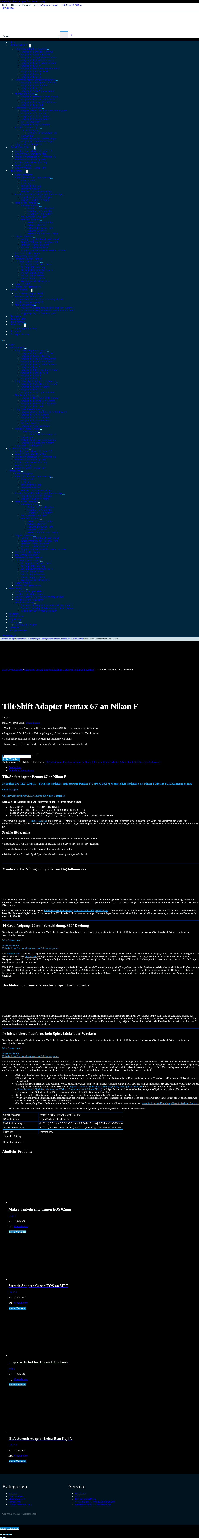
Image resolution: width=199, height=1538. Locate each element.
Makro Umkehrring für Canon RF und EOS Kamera (47, 307)
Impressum (80, 1493)
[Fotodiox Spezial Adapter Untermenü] (41, 128)
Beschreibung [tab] (15, 767)
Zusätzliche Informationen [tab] (21, 770)
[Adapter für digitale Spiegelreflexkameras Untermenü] (57, 80)
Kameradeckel (28, 180)
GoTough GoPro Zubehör (27, 261)
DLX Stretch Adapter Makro (29, 293)
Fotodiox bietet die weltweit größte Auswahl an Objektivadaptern (76, 910)
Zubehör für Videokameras (28, 585)
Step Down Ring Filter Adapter (36, 197)
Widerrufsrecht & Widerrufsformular (93, 1504)
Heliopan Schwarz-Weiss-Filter (42, 233)
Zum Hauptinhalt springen (13, 1)
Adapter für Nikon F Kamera (35, 85)
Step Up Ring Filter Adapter (35, 200)
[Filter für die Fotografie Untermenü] (39, 203)
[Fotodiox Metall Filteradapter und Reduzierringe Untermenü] (63, 494)
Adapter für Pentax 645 (32, 105)
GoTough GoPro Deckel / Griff (36, 264)
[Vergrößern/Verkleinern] (1, 1534)
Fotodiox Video (16, 616)
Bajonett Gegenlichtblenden (34, 247)
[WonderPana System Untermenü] (35, 148)
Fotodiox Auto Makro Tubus (29, 296)
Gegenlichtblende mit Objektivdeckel (39, 242)
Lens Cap (25, 183)
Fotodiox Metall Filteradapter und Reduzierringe (38, 194)
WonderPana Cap (23, 165)
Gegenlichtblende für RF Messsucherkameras (43, 250)
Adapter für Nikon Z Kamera (35, 54)
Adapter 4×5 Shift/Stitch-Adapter (37, 141)
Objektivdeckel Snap (31, 186)
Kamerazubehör (22, 284)
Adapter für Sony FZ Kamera (35, 124)
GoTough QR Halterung (33, 267)
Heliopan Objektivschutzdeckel (36, 191)
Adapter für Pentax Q (31, 77)
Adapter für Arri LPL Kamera (35, 116)
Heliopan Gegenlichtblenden (35, 244)
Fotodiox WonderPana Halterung (31, 162)
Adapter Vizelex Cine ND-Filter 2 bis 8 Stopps (44, 110)
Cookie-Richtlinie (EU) (20, 1504)
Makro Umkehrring (24, 305)
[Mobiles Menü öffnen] (3, 340)
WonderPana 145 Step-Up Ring (30, 159)
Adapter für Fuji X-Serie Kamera (37, 60)
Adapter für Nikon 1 (31, 74)
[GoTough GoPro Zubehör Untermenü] (41, 262)
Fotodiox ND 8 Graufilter (39, 214)
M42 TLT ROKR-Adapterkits (42, 133)
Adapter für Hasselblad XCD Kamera (39, 96)
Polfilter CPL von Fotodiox (40, 208)
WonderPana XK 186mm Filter (30, 168)
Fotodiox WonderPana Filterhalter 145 (33, 151)
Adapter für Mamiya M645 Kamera (38, 102)
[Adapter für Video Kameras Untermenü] (43, 108)
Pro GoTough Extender (32, 272)
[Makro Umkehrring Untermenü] (35, 305)
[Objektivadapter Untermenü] (30, 46)
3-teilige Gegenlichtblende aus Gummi (40, 239)
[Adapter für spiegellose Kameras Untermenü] (48, 49)
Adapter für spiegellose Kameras (31, 49)
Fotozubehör (17, 170)
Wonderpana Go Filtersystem (35, 281)
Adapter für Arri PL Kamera (35, 113)
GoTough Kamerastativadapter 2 (37, 270)
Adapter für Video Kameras (28, 107)
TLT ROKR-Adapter (36, 821)
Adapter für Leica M (31, 65)
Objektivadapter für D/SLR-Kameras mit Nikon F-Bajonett (33, 795)
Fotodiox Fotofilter (30, 205)
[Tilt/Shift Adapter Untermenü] (39, 432)
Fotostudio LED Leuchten (28, 253)
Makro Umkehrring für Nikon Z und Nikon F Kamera (47, 310)
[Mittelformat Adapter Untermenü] (36, 94)
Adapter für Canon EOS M (34, 71)
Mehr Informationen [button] (12, 940)
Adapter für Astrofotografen (28, 445)
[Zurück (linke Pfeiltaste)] (1, 1537)
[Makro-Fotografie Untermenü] (32, 290)
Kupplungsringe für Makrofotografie (39, 313)
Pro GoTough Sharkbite (32, 275)
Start (4, 669)
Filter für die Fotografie (26, 202)
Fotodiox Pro (13, 953)
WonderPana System (21, 147)
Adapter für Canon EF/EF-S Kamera (39, 82)
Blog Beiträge (15, 619)
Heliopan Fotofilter (30, 219)
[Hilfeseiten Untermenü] (25, 325)
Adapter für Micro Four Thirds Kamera (40, 68)
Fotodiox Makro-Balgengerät (29, 302)
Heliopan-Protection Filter (40, 228)
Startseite (6, 639)
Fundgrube (14, 613)
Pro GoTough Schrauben (33, 278)
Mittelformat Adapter (25, 93)
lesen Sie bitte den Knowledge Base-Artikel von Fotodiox (170, 1103)
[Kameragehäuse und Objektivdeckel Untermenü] (51, 178)
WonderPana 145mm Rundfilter (30, 154)
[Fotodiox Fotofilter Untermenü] (40, 206)
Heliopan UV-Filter (36, 225)
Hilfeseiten (16, 324)
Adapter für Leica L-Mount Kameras (39, 63)
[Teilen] (7, 1534)
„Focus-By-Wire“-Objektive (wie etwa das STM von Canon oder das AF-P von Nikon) (59, 1089)
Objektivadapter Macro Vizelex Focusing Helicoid (40, 299)
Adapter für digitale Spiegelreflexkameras (35, 79)
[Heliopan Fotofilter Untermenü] (41, 220)
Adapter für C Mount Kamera (35, 119)
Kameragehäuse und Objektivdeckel (32, 177)
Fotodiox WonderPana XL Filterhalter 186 (35, 156)
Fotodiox (67, 762)
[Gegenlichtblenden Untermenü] (34, 237)
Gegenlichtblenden (24, 236)
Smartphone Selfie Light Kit (28, 258)
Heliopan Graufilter (36, 230)
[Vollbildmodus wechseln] (4, 1534)
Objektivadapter (19, 45)
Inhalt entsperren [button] (10, 945)
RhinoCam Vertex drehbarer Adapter (39, 138)
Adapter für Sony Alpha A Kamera (38, 91)
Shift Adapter (27, 135)
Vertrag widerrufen (20, 334)
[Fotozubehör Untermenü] (27, 171)
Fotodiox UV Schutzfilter (39, 211)
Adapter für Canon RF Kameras (37, 51)
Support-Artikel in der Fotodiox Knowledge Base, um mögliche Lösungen (106, 1086)
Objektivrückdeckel (30, 188)
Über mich (14, 627)
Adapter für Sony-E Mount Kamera (38, 57)
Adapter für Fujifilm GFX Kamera (38, 99)
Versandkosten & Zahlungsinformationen (95, 1501)
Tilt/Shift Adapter (29, 130)
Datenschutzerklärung (85, 1499)
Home (12, 344)
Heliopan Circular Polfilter (40, 222)
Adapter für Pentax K (31, 88)
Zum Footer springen (36, 1)
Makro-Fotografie (19, 289)
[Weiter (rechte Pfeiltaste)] (4, 1537)
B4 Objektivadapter (30, 121)
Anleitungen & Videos (26, 328)
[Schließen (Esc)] (10, 1534)
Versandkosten (33, 722)
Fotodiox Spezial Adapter (27, 127)
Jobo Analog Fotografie (26, 256)
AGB (77, 1496)
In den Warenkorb (11, 759)
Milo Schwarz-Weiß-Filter (34, 216)
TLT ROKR (31, 956)
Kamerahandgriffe (24, 174)
